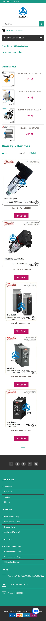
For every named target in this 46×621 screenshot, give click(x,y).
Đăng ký (16, 1)
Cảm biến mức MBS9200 (21, 208)
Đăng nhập (7, 1)
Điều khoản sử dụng (11, 517)
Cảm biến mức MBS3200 (21, 270)
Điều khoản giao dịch (12, 522)
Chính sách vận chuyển (13, 557)
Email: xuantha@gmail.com (18, 584)
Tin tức (7, 497)
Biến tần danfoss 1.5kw (21, 430)
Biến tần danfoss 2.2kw (21, 377)
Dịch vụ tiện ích (10, 527)
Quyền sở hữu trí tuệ (12, 532)
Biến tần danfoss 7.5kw (21, 323)
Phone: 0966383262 (15, 593)
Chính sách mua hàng (12, 546)
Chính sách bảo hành (12, 562)
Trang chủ (5, 46)
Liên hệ (7, 502)
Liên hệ (23, 216)
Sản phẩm (8, 492)
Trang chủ (8, 487)
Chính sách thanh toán (12, 552)
